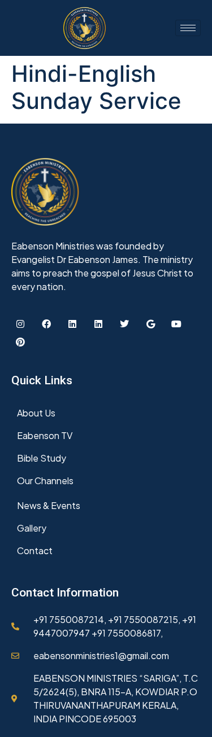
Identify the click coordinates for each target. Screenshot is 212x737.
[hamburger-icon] (188, 28)
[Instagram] (20, 324)
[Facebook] (46, 324)
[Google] (150, 324)
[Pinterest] (20, 342)
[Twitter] (124, 324)
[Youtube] (176, 324)
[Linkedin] (72, 324)
